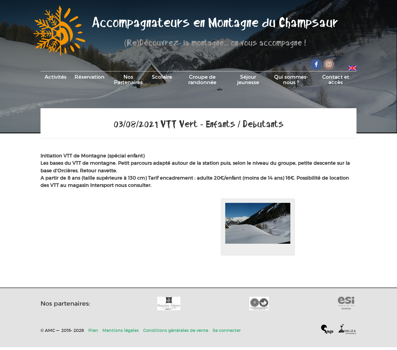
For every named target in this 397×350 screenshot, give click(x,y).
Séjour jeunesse (248, 79)
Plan (93, 330)
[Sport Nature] (346, 303)
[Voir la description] (257, 227)
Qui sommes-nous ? (291, 79)
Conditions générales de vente (175, 330)
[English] (352, 67)
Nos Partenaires (128, 79)
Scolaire (162, 77)
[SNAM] (259, 303)
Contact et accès (335, 79)
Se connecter (227, 330)
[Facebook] (316, 64)
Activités (55, 77)
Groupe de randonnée (202, 79)
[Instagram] (329, 64)
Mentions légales (120, 330)
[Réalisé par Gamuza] (347, 330)
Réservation (90, 77)
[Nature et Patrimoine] (168, 303)
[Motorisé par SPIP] (329, 330)
